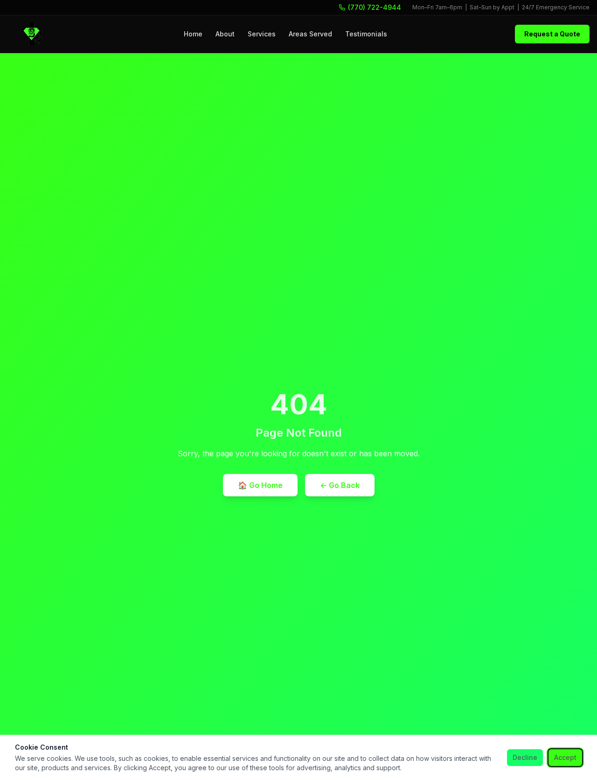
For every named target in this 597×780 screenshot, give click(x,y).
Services (262, 34)
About (225, 34)
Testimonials (366, 34)
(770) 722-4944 (374, 7)
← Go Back (340, 485)
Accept (565, 757)
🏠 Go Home (260, 485)
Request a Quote (552, 34)
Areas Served (310, 34)
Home (193, 34)
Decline (525, 757)
